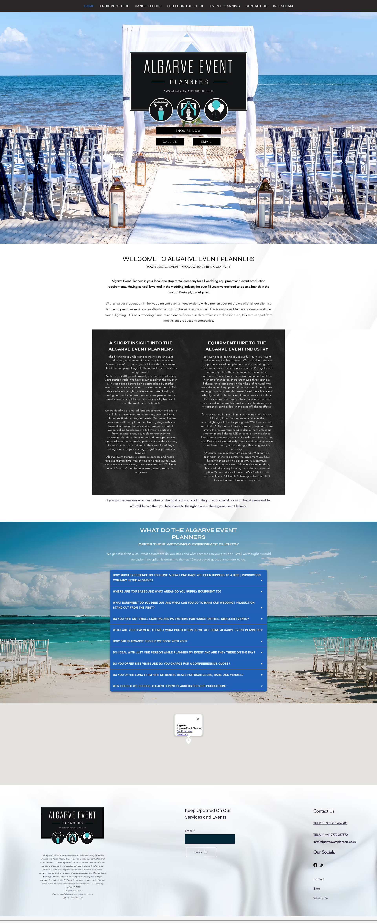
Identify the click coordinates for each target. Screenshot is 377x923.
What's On (320, 898)
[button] (115, 6)
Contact (318, 879)
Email (189, 830)
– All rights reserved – (72, 890)
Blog (316, 888)
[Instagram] (321, 865)
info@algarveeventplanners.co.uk (77, 894)
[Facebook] (315, 865)
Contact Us (57, 894)
